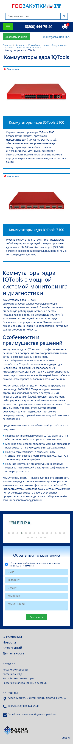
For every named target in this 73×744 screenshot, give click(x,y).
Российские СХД (12, 674)
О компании (12, 637)
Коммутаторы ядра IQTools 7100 (36, 229)
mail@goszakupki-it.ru (56, 37)
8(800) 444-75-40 (38, 26)
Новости (9, 642)
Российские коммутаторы (18, 678)
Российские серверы (15, 669)
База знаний (12, 648)
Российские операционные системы (25, 682)
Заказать (12, 69)
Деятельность (13, 653)
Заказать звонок (16, 37)
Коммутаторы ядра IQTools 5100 (36, 122)
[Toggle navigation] (8, 26)
